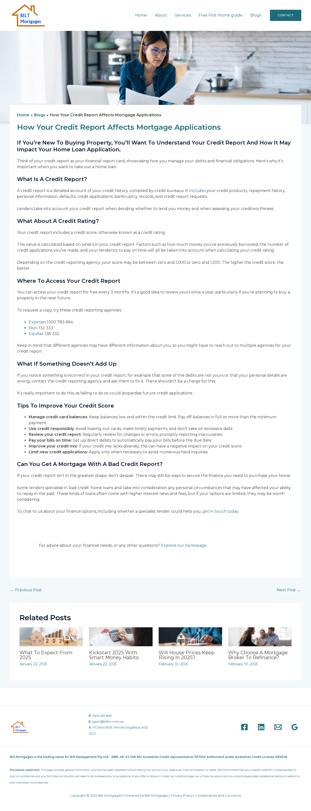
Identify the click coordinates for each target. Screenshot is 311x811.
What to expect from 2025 (45, 655)
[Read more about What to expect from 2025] (51, 636)
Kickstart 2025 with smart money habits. (114, 655)
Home (141, 15)
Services (183, 15)
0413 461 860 (102, 716)
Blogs (255, 15)
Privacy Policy (182, 795)
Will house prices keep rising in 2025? (187, 655)
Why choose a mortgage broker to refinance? (258, 655)
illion (33, 328)
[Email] (278, 727)
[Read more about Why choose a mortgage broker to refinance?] (260, 636)
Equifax (36, 333)
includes (197, 190)
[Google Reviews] (294, 727)
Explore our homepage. (184, 545)
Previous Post (26, 590)
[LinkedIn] (261, 727)
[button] (285, 15)
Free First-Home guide (220, 15)
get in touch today (220, 511)
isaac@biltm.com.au (108, 721)
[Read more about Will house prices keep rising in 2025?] (190, 636)
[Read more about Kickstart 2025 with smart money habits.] (120, 636)
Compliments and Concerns (218, 795)
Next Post (289, 590)
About (161, 15)
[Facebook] (244, 727)
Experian (37, 322)
